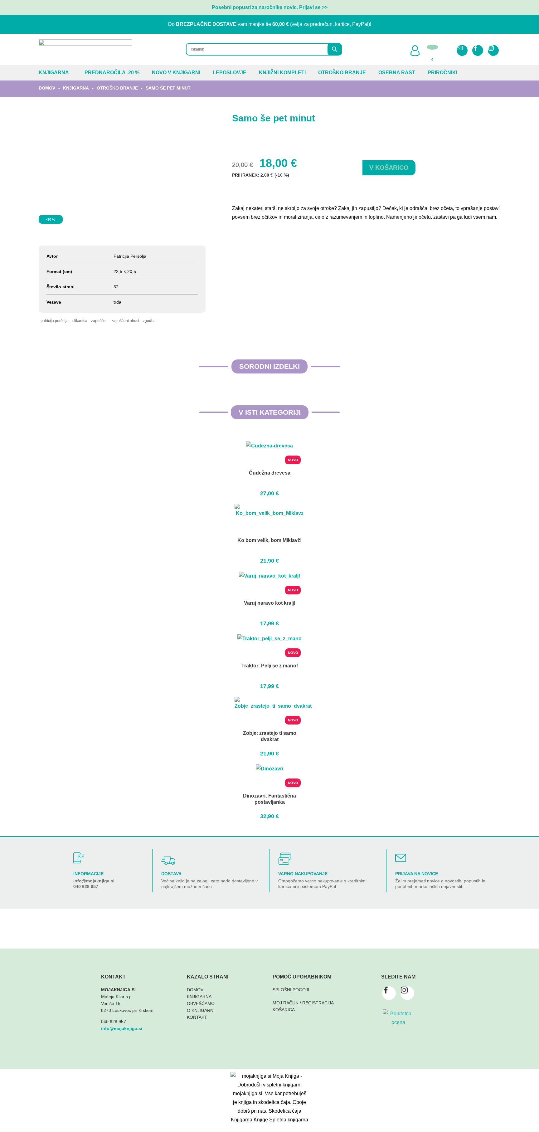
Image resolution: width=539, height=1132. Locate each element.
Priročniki (442, 72)
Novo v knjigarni (176, 72)
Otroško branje (342, 72)
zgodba (149, 321)
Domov (47, 87)
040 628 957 (85, 886)
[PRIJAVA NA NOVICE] (400, 857)
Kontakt (197, 1017)
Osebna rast (396, 72)
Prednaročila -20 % (112, 72)
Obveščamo (201, 1003)
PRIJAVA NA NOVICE (416, 873)
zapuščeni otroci (125, 321)
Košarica (284, 1009)
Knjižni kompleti (282, 72)
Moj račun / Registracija (303, 1002)
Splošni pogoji (291, 989)
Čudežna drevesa (269, 473)
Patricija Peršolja (55, 321)
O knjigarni (201, 1010)
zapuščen (99, 321)
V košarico (389, 167)
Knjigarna (54, 72)
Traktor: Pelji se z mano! (269, 665)
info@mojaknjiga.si (93, 880)
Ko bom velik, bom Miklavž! (269, 540)
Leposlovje (229, 72)
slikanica (79, 321)
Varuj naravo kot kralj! (269, 603)
